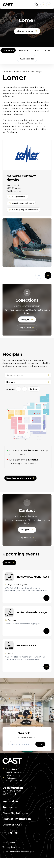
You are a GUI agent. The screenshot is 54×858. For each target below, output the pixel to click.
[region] (27, 242)
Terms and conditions (12, 847)
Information (8, 50)
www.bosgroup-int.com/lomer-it (25, 210)
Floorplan (23, 50)
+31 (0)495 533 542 (19, 196)
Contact (36, 50)
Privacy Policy (9, 843)
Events (48, 50)
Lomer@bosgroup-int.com (23, 203)
